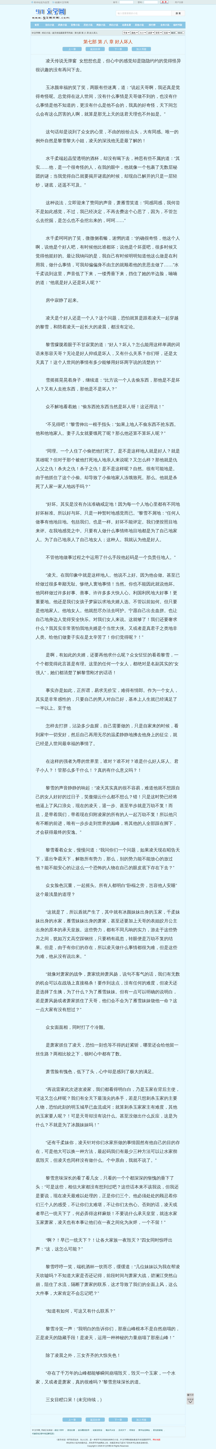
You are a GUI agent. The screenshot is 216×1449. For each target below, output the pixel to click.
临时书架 (177, 25)
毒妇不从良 (110, 1430)
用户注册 (179, 2)
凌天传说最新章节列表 (62, 32)
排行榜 (152, 25)
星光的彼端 (158, 1430)
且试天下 (122, 1430)
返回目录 (95, 49)
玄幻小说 (49, 25)
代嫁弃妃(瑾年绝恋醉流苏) (43, 1433)
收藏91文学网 (62, 2)
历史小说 (88, 25)
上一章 (72, 49)
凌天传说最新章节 (143, 1439)
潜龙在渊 (71, 1430)
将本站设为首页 (41, 2)
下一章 (118, 49)
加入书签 (141, 49)
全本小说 (164, 25)
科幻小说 (113, 25)
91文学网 (50, 13)
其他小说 (139, 25)
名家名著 (126, 25)
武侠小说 (62, 25)
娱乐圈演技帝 (83, 1430)
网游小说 (100, 25)
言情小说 (75, 25)
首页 (37, 25)
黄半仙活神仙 (144, 1430)
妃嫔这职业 (97, 1430)
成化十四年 (59, 1430)
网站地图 (156, 1439)
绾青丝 (132, 1430)
